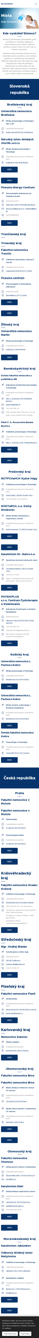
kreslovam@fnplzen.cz (14, 1013)
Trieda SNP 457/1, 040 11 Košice (17, 753)
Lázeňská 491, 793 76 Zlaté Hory (18, 1202)
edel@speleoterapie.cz (15, 1206)
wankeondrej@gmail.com (15, 964)
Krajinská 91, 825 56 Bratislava (17, 163)
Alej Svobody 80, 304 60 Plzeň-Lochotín (21, 1010)
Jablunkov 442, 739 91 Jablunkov (18, 1271)
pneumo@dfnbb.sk (13, 405)
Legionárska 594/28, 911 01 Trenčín (19, 271)
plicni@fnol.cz (11, 1179)
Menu (36, 4)
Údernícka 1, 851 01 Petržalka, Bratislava (20, 205)
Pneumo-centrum (12, 278)
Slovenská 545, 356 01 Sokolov (17, 1051)
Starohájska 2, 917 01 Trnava (16, 295)
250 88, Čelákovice (13, 960)
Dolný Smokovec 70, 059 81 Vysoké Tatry (21, 529)
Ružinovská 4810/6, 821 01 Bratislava (19, 132)
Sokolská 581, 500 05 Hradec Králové (20, 903)
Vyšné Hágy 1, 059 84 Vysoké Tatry (19, 495)
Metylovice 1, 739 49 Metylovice (18, 1289)
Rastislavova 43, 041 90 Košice (17, 679)
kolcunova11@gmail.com (15, 209)
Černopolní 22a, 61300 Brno (16, 1101)
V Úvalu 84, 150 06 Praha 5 (16, 828)
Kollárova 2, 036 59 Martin (15, 349)
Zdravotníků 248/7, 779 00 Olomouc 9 (20, 1175)
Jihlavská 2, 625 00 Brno (15, 1122)
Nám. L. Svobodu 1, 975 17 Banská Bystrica (21, 443)
